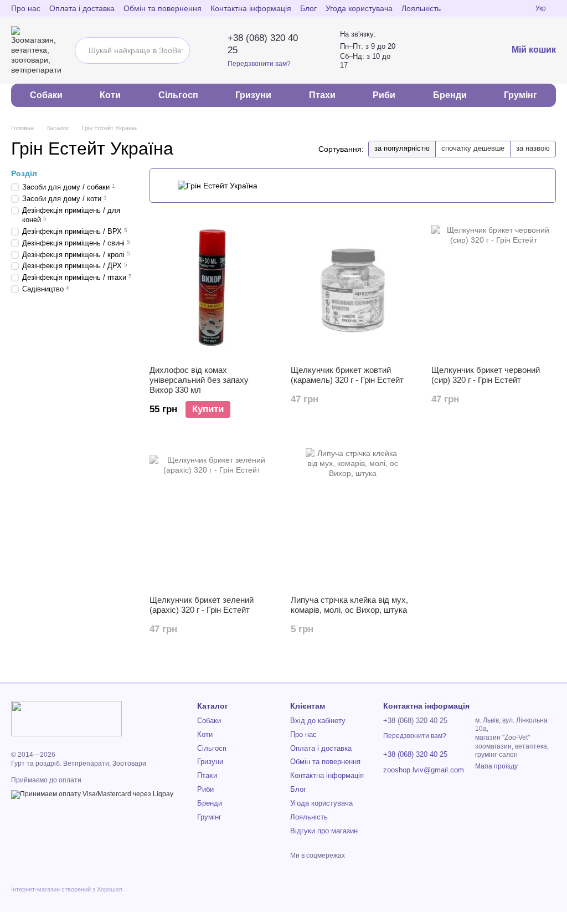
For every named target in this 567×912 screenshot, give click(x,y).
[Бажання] (469, 50)
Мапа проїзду (496, 766)
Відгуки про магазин (324, 831)
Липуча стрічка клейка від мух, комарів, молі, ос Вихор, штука (349, 604)
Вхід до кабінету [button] (318, 720)
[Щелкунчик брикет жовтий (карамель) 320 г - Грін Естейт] (353, 287)
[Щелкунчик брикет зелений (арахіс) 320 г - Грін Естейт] (212, 517)
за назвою (533, 148)
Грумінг (520, 95)
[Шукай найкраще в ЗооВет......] (176, 50)
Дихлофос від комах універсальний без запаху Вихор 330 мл (199, 379)
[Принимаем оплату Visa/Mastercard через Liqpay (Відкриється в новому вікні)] (92, 794)
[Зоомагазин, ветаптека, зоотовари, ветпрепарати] (66, 718)
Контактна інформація (250, 8)
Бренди (450, 95)
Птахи (322, 95)
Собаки (46, 95)
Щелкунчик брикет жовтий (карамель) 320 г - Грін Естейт (347, 375)
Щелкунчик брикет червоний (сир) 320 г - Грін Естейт (485, 375)
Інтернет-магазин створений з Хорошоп (66, 889)
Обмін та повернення (162, 8)
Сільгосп (178, 95)
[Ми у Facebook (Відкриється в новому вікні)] (486, 8)
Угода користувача (359, 8)
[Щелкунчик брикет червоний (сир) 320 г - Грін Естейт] (493, 287)
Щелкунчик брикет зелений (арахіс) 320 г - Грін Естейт (202, 604)
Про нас (25, 8)
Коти (110, 95)
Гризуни (253, 95)
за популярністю (402, 148)
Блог (308, 8)
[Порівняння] (443, 50)
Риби (384, 95)
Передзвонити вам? (259, 64)
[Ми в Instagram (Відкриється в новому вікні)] (500, 8)
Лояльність (421, 8)
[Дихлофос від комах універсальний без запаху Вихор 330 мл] (212, 287)
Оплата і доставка (82, 8)
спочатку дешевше (472, 148)
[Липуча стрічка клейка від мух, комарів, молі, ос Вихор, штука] (353, 517)
